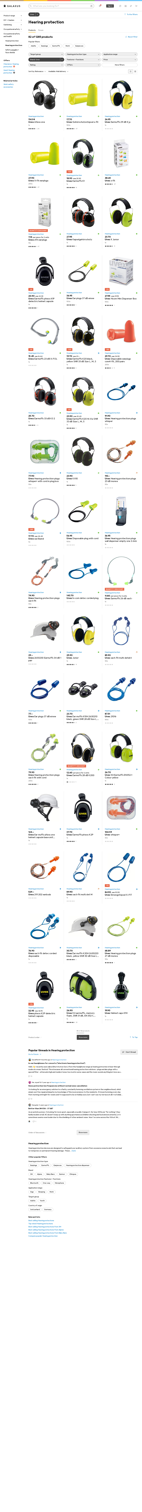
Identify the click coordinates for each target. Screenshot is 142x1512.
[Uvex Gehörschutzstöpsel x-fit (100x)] (83, 105)
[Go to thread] (83, 1068)
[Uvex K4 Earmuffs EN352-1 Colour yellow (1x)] (121, 758)
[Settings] (100, 6)
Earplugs (44, 46)
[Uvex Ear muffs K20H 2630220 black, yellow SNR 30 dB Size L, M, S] (83, 936)
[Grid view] (130, 71)
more (74, 1151)
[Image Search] (91, 6)
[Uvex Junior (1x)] (83, 641)
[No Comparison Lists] (125, 6)
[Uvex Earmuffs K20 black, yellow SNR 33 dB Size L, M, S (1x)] (83, 342)
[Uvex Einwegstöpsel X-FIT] (121, 877)
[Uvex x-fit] (121, 164)
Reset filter (133, 37)
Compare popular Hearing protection (43, 1236)
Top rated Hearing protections (40, 1224)
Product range (9, 16)
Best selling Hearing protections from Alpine (46, 1230)
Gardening (8, 25)
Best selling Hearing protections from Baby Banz (47, 1233)
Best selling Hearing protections (41, 1220)
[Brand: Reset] (62, 60)
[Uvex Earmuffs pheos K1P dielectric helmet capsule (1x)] (45, 282)
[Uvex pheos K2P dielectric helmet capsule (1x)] (45, 996)
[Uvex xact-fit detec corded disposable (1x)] (45, 936)
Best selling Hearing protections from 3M (44, 1227)
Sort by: (31, 71)
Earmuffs (56, 46)
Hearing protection (13, 45)
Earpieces (79, 46)
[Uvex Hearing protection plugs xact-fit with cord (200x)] (45, 758)
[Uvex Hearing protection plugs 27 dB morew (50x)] (121, 936)
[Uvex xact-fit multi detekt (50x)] (121, 641)
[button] (60, 116)
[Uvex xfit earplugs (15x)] (45, 222)
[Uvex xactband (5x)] (45, 521)
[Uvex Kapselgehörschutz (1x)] (83, 222)
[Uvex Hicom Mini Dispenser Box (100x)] (121, 282)
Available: (52, 71)
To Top (135, 1037)
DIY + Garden (9, 20)
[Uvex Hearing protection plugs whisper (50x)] (121, 402)
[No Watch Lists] (131, 6)
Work (67, 46)
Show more (83, 1037)
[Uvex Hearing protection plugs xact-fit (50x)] (45, 581)
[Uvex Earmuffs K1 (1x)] (83, 164)
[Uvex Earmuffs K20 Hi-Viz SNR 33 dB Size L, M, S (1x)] (83, 402)
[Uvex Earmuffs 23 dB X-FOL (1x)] (45, 342)
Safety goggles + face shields (12, 51)
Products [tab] (32, 30)
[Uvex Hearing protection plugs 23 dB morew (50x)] (121, 462)
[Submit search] (30, 6)
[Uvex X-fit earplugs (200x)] (45, 164)
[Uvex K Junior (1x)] (121, 222)
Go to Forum (33, 1054)
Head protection (12, 41)
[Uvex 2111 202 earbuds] (45, 877)
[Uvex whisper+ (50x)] (121, 818)
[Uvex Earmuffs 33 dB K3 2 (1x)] (45, 402)
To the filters (132, 14)
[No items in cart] (136, 6)
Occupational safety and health (12, 35)
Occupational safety (12, 29)
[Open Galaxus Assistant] (120, 6)
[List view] (135, 71)
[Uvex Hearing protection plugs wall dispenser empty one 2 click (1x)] (121, 521)
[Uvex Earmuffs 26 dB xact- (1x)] (121, 581)
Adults (33, 46)
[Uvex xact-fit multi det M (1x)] (83, 877)
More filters (119, 65)
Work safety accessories (9, 85)
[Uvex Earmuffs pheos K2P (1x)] (83, 818)
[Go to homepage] (12, 6)
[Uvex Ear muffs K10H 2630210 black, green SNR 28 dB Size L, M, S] (83, 699)
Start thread (131, 1052)
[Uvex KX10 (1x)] (83, 462)
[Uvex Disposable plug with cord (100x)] (83, 521)
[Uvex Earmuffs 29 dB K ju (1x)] (121, 105)
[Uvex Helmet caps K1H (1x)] (121, 996)
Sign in (110, 6)
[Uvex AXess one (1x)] (45, 105)
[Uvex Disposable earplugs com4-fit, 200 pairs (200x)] (121, 342)
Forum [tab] (40, 30)
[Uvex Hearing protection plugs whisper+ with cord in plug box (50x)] (45, 462)
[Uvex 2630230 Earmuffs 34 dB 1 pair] (45, 641)
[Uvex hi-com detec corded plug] (83, 581)
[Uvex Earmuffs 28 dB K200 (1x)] (83, 758)
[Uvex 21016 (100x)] (121, 699)
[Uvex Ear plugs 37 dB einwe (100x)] (83, 282)
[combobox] (40, 71)
